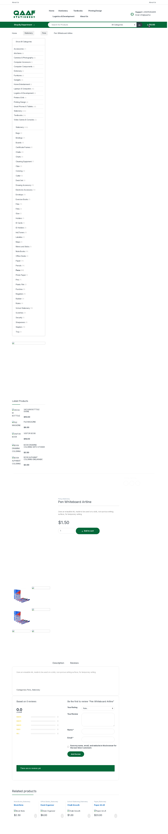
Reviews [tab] (74, 663)
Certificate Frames (24, 147)
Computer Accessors (23, 62)
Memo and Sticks (23, 247)
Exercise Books (23, 199)
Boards (20, 143)
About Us (15, 2)
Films (19, 209)
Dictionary (19, 71)
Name (70, 730)
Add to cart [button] (35, 816)
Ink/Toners (21, 232)
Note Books (18, 801)
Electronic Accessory (25, 190)
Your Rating (72, 707)
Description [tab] (58, 663)
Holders (20, 218)
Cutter (19, 176)
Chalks (19, 152)
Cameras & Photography (25, 58)
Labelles (20, 237)
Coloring (20, 171)
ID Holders (21, 228)
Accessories (20, 49)
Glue (19, 213)
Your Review (72, 714)
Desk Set (20, 180)
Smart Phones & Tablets (25, 106)
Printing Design (95, 11)
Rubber (20, 299)
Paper (96, 801)
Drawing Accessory (25, 185)
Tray (19, 332)
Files (19, 204)
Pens (44, 33)
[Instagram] (132, 483)
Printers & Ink (20, 97)
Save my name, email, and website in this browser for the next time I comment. (93, 747)
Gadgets (18, 80)
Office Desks (45, 801)
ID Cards (20, 223)
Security (20, 317)
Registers (21, 294)
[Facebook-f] (126, 483)
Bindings (20, 138)
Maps (19, 242)
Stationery (63, 11)
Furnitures (19, 75)
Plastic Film (21, 284)
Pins (18, 280)
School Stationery (73, 801)
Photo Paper (22, 275)
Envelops (20, 195)
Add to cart (89, 531)
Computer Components (24, 66)
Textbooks (78, 11)
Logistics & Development (63, 16)
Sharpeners (21, 322)
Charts (19, 157)
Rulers (19, 303)
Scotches (21, 313)
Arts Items (19, 53)
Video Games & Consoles (25, 120)
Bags (19, 133)
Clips (19, 166)
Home (51, 11)
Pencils (20, 266)
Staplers (20, 327)
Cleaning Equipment (25, 161)
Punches (20, 289)
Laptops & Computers (24, 89)
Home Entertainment (23, 84)
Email (70, 738)
